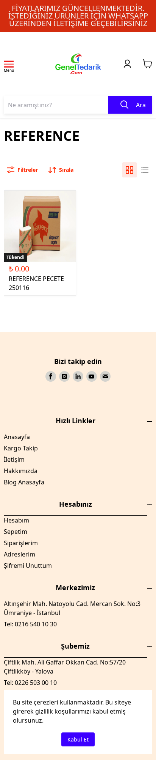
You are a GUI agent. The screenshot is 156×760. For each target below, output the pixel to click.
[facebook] (50, 376)
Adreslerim (19, 554)
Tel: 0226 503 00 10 (30, 682)
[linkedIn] (78, 376)
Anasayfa (17, 437)
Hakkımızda (20, 471)
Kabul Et (78, 739)
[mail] (105, 376)
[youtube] (91, 376)
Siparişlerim (21, 543)
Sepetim (15, 531)
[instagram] (64, 376)
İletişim (14, 459)
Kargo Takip (21, 448)
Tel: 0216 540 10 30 (30, 624)
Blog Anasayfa (24, 482)
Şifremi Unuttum (28, 565)
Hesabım (16, 520)
